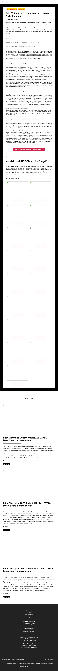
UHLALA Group (20, 663)
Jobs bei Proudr (29, 614)
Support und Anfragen (29, 617)
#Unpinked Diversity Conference (29, 647)
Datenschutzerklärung (6, 659)
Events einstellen (29, 630)
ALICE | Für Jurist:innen (29, 638)
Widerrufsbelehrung (20, 659)
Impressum (13, 659)
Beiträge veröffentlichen (29, 631)
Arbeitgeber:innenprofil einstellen (29, 625)
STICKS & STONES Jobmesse (29, 645)
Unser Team (29, 612)
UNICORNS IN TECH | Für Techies (29, 640)
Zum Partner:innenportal (29, 623)
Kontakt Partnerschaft (29, 616)
